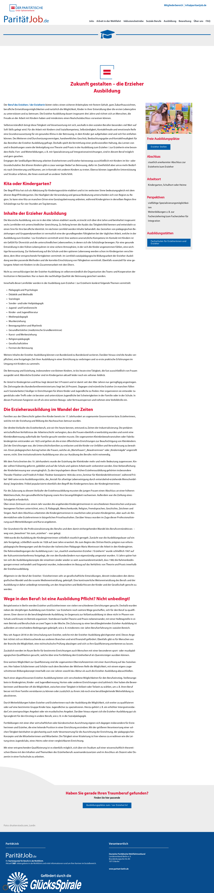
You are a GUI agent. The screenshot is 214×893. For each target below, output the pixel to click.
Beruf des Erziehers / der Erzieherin (26, 105)
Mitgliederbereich (173, 5)
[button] (5, 887)
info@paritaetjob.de (195, 5)
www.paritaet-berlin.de (119, 869)
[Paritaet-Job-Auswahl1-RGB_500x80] (26, 17)
